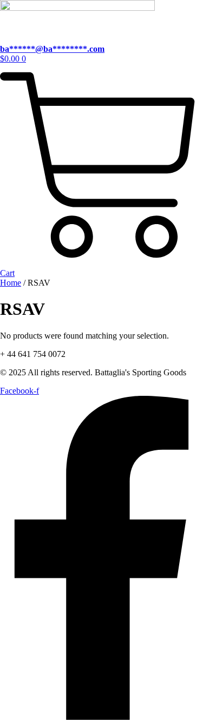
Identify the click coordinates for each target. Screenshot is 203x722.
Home (10, 282)
